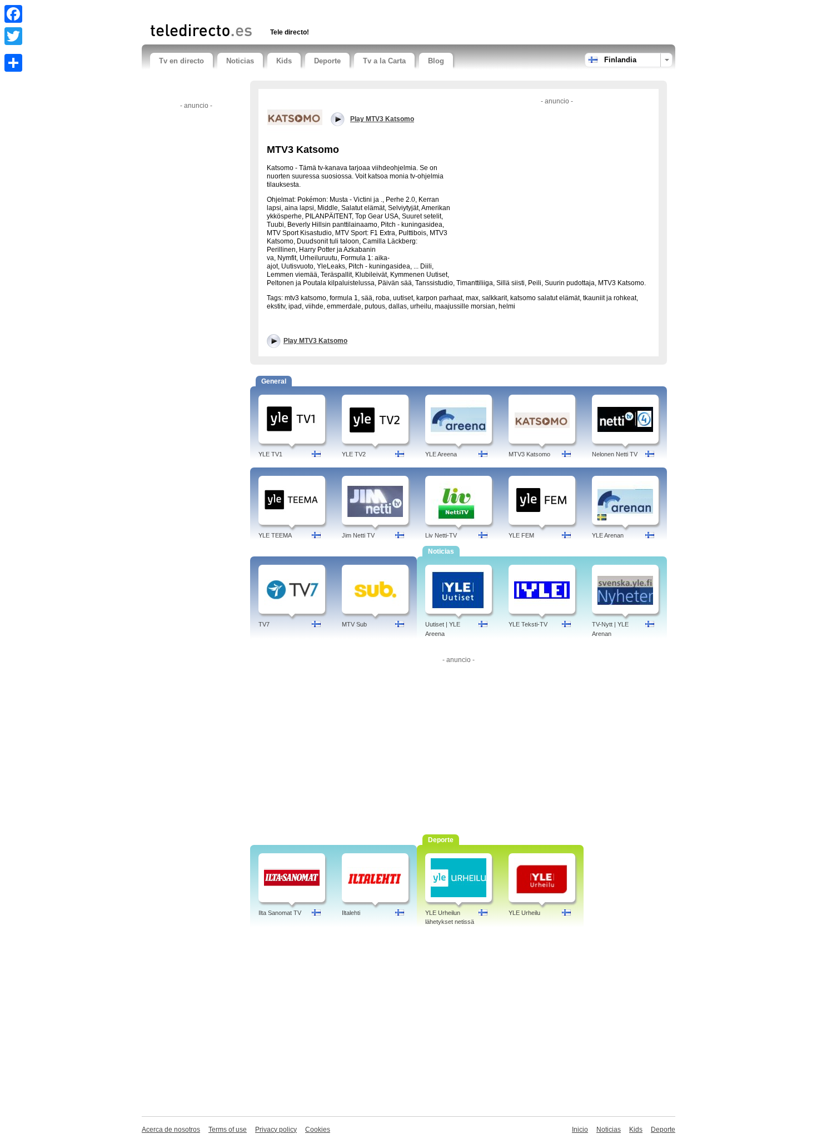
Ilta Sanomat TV (279, 912)
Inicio (580, 1129)
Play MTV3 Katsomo (315, 341)
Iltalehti (351, 912)
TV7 (264, 624)
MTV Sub (354, 624)
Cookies (317, 1129)
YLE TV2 (354, 454)
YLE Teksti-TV (528, 624)
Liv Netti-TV (441, 535)
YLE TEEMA (275, 535)
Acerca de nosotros (171, 1129)
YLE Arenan (608, 535)
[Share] (13, 63)
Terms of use (227, 1129)
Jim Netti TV (358, 535)
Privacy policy (276, 1129)
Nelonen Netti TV (614, 454)
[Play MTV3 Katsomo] (294, 116)
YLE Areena (441, 454)
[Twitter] (13, 36)
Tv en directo (181, 61)
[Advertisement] (280, 10)
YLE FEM (521, 535)
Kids (284, 61)
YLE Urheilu (524, 912)
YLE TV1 (270, 454)
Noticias (240, 61)
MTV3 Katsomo (529, 454)
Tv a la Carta (384, 61)
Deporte (327, 61)
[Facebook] (13, 14)
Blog (436, 61)
